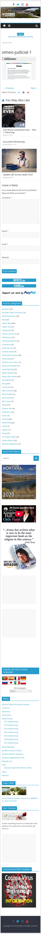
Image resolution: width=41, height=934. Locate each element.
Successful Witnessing (14, 141)
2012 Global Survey (11, 725)
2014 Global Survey (11, 732)
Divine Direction (8, 348)
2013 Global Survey (11, 729)
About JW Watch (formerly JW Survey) (15, 704)
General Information (9, 366)
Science (4, 415)
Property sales (7, 408)
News (4, 405)
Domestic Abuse (8, 352)
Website (5, 257)
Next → (34, 88)
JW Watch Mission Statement (12, 754)
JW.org (4, 383)
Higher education (8, 373)
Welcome (5, 775)
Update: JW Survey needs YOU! (18, 174)
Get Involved (6, 715)
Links (4, 765)
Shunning (5, 419)
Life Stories (6, 387)
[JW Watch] (20, 8)
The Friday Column (9, 437)
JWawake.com (7, 761)
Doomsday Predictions (10, 355)
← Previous (8, 88)
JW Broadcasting (8, 747)
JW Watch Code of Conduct (12, 750)
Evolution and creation (10, 362)
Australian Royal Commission (12, 312)
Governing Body (8, 369)
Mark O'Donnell (7, 391)
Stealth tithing (7, 423)
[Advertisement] (19, 589)
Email (5, 244)
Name (5, 231)
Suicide (4, 426)
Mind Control (6, 398)
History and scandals (9, 376)
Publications (6, 412)
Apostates (5, 309)
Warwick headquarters (10, 444)
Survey (4, 433)
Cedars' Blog (6, 323)
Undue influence (8, 440)
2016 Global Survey (11, 739)
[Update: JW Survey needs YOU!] (19, 150)
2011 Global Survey (11, 721)
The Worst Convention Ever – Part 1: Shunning (19, 131)
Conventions (6, 344)
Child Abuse (6, 337)
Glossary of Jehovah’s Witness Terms (17, 768)
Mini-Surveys (6, 401)
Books (4, 320)
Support (5, 430)
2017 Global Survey (11, 743)
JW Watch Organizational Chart (13, 758)
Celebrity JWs (6, 330)
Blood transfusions (9, 316)
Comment (7, 197)
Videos (4, 772)
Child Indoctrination (9, 341)
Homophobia (7, 380)
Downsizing (6, 359)
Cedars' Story (7, 327)
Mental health (7, 394)
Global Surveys (7, 719)
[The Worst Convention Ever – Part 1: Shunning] (13, 105)
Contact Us (6, 708)
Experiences (6, 711)
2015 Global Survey (11, 736)
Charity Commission (9, 334)
